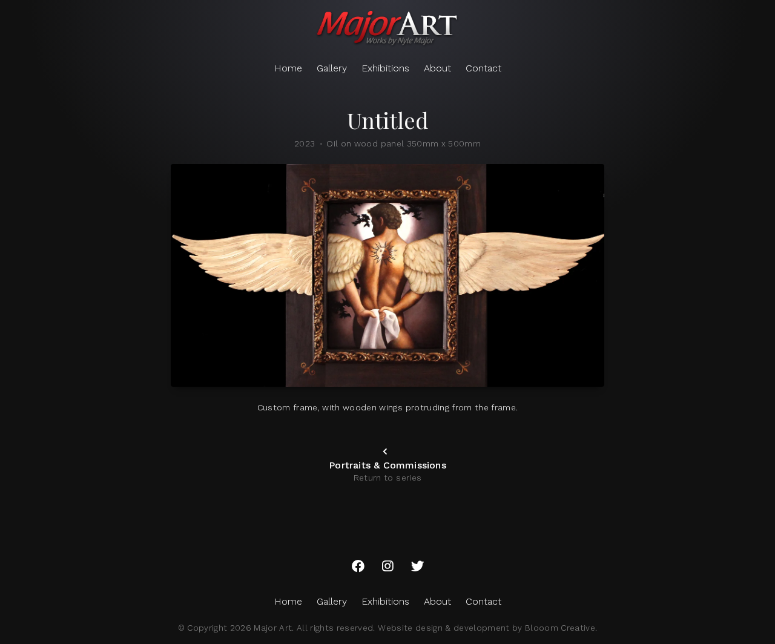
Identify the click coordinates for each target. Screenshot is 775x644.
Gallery (332, 68)
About (437, 68)
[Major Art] (387, 29)
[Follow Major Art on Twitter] (417, 566)
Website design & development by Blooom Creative (486, 627)
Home (288, 68)
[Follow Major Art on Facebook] (358, 566)
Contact (483, 68)
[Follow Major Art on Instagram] (388, 566)
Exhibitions (385, 68)
